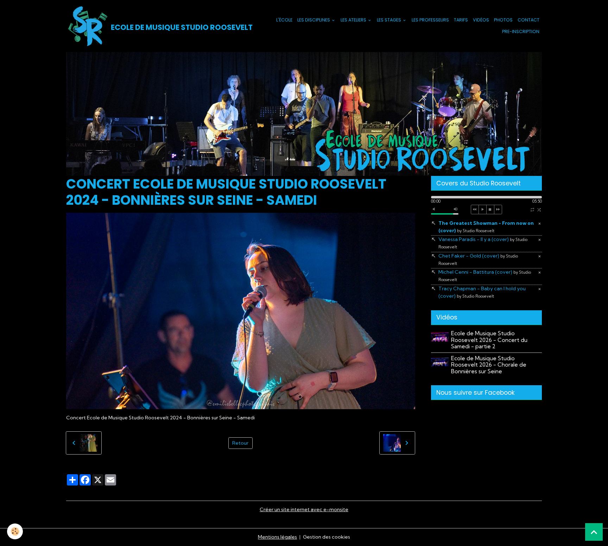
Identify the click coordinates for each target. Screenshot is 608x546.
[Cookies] (15, 531)
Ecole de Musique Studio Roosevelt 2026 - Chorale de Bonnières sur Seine (488, 365)
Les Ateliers (354, 20)
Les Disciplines (314, 20)
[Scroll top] (594, 532)
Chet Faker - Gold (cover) (478, 259)
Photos (503, 20)
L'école (284, 20)
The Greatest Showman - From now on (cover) (486, 227)
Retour (240, 443)
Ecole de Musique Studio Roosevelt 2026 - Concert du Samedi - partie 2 (489, 340)
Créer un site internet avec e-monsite (304, 509)
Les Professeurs (430, 20)
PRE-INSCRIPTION (520, 31)
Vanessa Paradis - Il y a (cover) (482, 242)
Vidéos (481, 20)
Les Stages (389, 20)
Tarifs (461, 20)
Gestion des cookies (326, 537)
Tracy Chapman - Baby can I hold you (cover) (482, 292)
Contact (528, 20)
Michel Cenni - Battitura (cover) (484, 275)
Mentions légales (277, 537)
